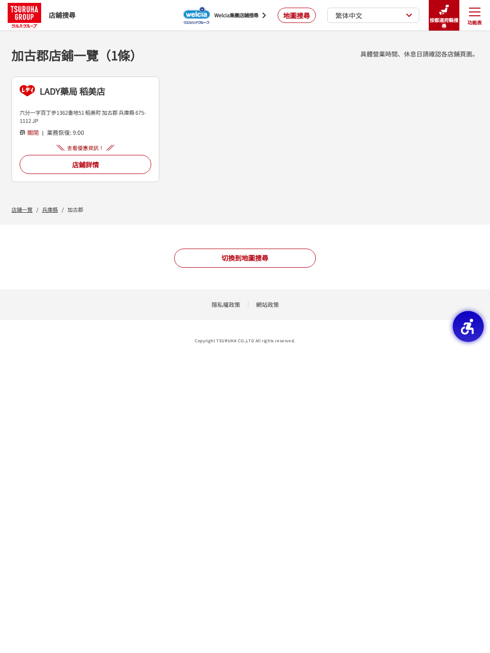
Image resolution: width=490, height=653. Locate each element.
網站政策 (267, 304)
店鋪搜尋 (62, 15)
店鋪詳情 (85, 164)
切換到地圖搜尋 (245, 257)
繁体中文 (348, 15)
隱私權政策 (226, 304)
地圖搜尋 (296, 15)
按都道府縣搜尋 (444, 22)
